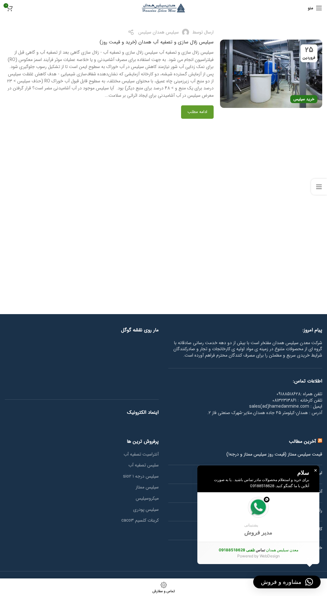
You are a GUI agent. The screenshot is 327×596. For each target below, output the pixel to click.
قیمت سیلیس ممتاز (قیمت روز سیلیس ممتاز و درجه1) (274, 454)
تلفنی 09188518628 (237, 549)
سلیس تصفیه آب (143, 465)
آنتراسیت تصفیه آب (141, 454)
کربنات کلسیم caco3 (140, 520)
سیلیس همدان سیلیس (158, 32)
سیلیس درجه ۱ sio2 (141, 476)
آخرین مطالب (302, 441)
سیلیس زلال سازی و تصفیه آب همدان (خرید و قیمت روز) (157, 42)
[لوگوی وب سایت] (163, 7)
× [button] (315, 470)
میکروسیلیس (147, 498)
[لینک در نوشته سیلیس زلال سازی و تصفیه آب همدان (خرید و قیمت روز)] (271, 74)
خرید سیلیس (303, 99)
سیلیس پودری (146, 510)
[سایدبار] (319, 187)
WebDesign (270, 556)
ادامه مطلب (197, 112)
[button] (258, 517)
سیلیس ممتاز (147, 487)
